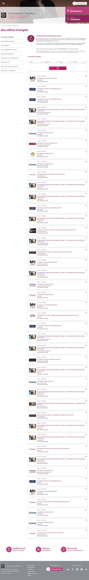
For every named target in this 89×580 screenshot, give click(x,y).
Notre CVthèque (31, 565)
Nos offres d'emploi (7, 37)
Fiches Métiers (5, 45)
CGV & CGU (30, 569)
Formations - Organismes (8, 70)
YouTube (81, 569)
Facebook (72, 569)
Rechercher (57, 68)
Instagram (77, 569)
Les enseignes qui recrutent (9, 49)
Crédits (29, 575)
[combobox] (36, 62)
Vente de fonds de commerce (9, 66)
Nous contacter (81, 3)
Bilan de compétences (7, 54)
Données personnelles (32, 573)
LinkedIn (68, 569)
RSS (86, 569)
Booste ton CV (5, 62)
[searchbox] (36, 62)
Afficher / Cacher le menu (3, 3)
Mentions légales (31, 571)
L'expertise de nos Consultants (9, 58)
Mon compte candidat (7, 41)
